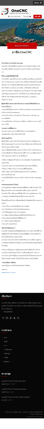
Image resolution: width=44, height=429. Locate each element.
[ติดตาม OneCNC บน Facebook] (3, 318)
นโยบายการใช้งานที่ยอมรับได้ (32, 412)
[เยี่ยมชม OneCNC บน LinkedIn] (10, 318)
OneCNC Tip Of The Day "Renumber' (14, 389)
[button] (38, 3)
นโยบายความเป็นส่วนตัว (13, 412)
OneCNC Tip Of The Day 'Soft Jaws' (14, 381)
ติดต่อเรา (26, 46)
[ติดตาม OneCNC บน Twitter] (7, 318)
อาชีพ (5, 357)
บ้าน (4, 337)
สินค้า (5, 341)
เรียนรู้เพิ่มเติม (7, 312)
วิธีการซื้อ (37, 16)
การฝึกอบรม (7, 349)
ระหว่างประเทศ (14, 16)
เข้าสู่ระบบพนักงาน (36, 414)
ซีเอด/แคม (18, 46)
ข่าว (4, 345)
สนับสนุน (6, 353)
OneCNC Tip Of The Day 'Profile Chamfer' (16, 397)
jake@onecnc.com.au (8, 272)
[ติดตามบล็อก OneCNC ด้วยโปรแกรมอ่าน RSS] (18, 318)
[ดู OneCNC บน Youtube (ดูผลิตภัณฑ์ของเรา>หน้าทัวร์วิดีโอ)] (14, 318)
